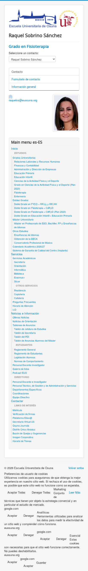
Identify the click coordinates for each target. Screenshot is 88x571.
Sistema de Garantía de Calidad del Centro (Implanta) (40, 250)
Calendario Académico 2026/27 (29, 246)
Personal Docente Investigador (29, 365)
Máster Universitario (23, 219)
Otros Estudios (20, 231)
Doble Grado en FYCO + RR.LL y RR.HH (35, 204)
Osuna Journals (21, 425)
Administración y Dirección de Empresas (35, 169)
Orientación (20, 265)
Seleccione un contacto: (24, 53)
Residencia (20, 290)
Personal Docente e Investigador (30, 381)
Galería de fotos (21, 369)
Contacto (17, 72)
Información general (24, 87)
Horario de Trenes (22, 441)
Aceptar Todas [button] (16, 492)
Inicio (14, 148)
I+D (14, 309)
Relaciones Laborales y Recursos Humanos (37, 161)
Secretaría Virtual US (23, 421)
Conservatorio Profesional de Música (33, 242)
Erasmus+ (19, 277)
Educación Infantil (23, 177)
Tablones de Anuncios (24, 325)
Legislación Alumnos (24, 357)
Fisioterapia (20, 192)
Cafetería (19, 298)
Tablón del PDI (21, 336)
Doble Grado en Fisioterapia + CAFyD (33, 208)
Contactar (17, 401)
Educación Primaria (24, 173)
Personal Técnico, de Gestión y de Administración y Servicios (44, 385)
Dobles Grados (20, 200)
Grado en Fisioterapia (29, 46)
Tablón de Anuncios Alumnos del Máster (35, 340)
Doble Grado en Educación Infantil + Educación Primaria (43, 215)
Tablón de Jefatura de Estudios (30, 329)
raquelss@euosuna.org (23, 100)
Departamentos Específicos (27, 389)
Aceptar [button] (12, 515)
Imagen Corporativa (23, 437)
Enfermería (20, 196)
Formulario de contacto (26, 79)
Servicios (17, 254)
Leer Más (75, 492)
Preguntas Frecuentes (24, 302)
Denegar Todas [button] (41, 492)
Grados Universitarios (24, 157)
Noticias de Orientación (25, 321)
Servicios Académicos (24, 258)
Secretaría (19, 262)
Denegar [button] (28, 515)
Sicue (17, 281)
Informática (20, 269)
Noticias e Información (25, 313)
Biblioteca (19, 273)
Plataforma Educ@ (22, 417)
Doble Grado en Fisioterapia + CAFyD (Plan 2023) (40, 211)
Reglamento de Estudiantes (28, 353)
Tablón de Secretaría (25, 332)
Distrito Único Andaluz (24, 429)
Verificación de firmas (24, 414)
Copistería (19, 294)
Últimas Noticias (21, 317)
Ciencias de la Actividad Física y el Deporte (36, 180)
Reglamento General (24, 349)
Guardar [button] (41, 563)
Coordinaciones (21, 393)
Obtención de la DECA (25, 238)
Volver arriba (76, 468)
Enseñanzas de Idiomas (26, 235)
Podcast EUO (20, 372)
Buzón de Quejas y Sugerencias (29, 433)
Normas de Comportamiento (28, 361)
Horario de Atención (23, 305)
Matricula (17, 410)
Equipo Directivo (21, 397)
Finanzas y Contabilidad (26, 165)
